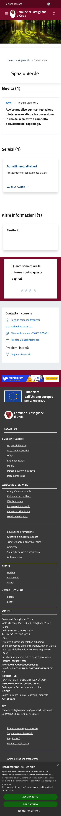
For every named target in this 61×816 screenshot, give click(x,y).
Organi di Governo (16, 445)
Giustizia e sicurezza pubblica (22, 537)
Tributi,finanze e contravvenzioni (24, 542)
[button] (30, 810)
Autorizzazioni (14, 557)
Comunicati (13, 577)
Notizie (11, 572)
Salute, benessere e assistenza (23, 552)
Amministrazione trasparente (22, 759)
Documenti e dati (16, 476)
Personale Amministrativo (21, 471)
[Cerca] (54, 14)
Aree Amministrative (18, 450)
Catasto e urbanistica (18, 511)
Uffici (10, 455)
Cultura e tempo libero (19, 496)
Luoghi (10, 597)
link (13, 790)
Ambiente (12, 547)
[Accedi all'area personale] (49, 4)
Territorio (13, 230)
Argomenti (24, 60)
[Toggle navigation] (6, 13)
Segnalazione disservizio (20, 733)
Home (11, 60)
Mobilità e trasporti (17, 516)
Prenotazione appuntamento (22, 728)
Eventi (10, 602)
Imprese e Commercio (18, 506)
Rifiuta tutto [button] (30, 804)
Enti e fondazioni (16, 460)
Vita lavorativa (15, 501)
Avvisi (9, 103)
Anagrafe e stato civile (19, 491)
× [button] (57, 765)
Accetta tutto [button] (30, 796)
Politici (10, 465)
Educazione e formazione (20, 532)
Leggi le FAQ (13, 738)
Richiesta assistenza (18, 743)
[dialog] (30, 789)
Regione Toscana (13, 4)
